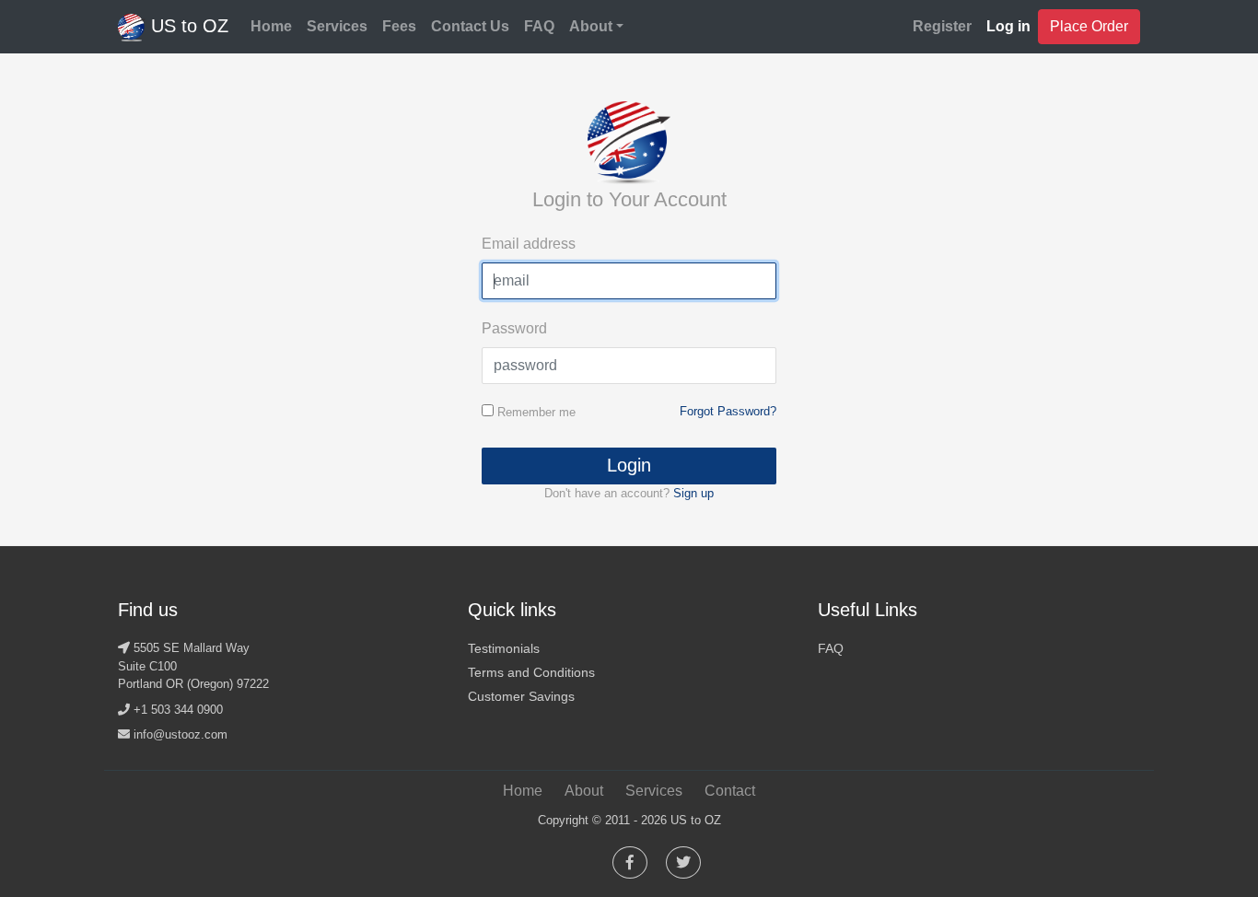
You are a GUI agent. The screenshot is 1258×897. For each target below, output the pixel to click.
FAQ (539, 26)
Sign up (693, 493)
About (584, 790)
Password (514, 328)
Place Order (1089, 26)
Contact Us (470, 26)
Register (942, 26)
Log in (1008, 26)
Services (337, 26)
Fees (399, 26)
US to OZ (187, 26)
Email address (529, 243)
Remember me (535, 412)
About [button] (590, 26)
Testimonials (504, 648)
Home (271, 26)
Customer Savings (521, 696)
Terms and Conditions (531, 672)
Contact (730, 790)
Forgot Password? (728, 411)
